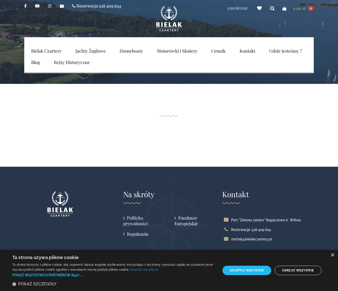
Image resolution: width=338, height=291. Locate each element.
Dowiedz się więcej (144, 269)
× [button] (332, 255)
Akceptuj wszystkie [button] (247, 270)
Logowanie (237, 8)
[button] (113, 275)
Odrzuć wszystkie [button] (298, 270)
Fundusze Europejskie (186, 220)
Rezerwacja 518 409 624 (98, 5)
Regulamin (137, 234)
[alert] (169, 270)
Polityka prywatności (135, 220)
